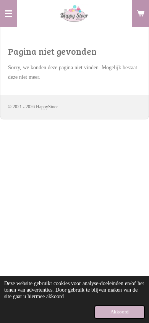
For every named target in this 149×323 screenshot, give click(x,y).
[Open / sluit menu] (8, 13)
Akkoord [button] (119, 312)
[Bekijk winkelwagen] (140, 13)
